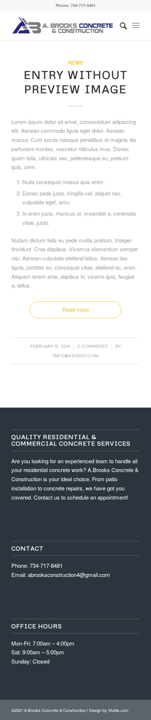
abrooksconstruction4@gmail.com (69, 574)
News (75, 62)
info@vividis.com (75, 355)
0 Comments (92, 346)
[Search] (120, 25)
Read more (75, 309)
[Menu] (136, 25)
